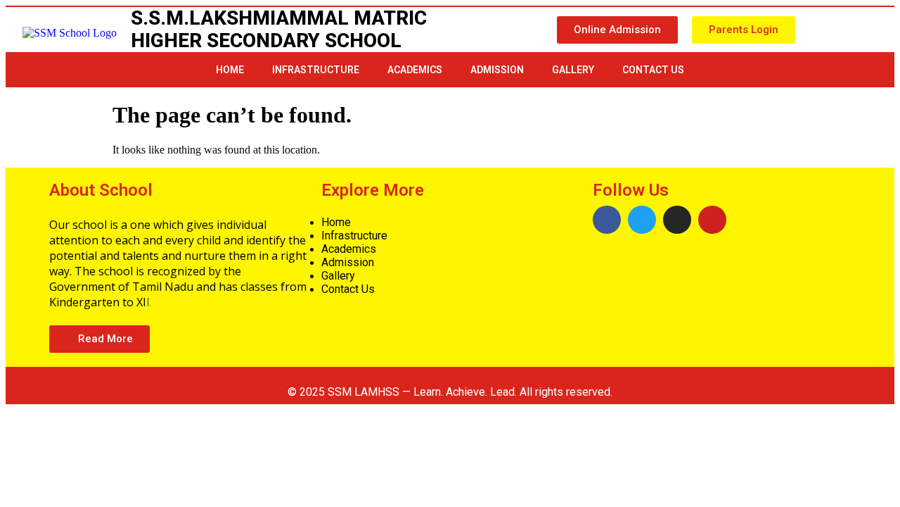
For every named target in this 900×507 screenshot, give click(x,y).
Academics (414, 69)
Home (230, 69)
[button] (617, 30)
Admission (497, 69)
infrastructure (315, 69)
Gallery (573, 69)
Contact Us (653, 69)
